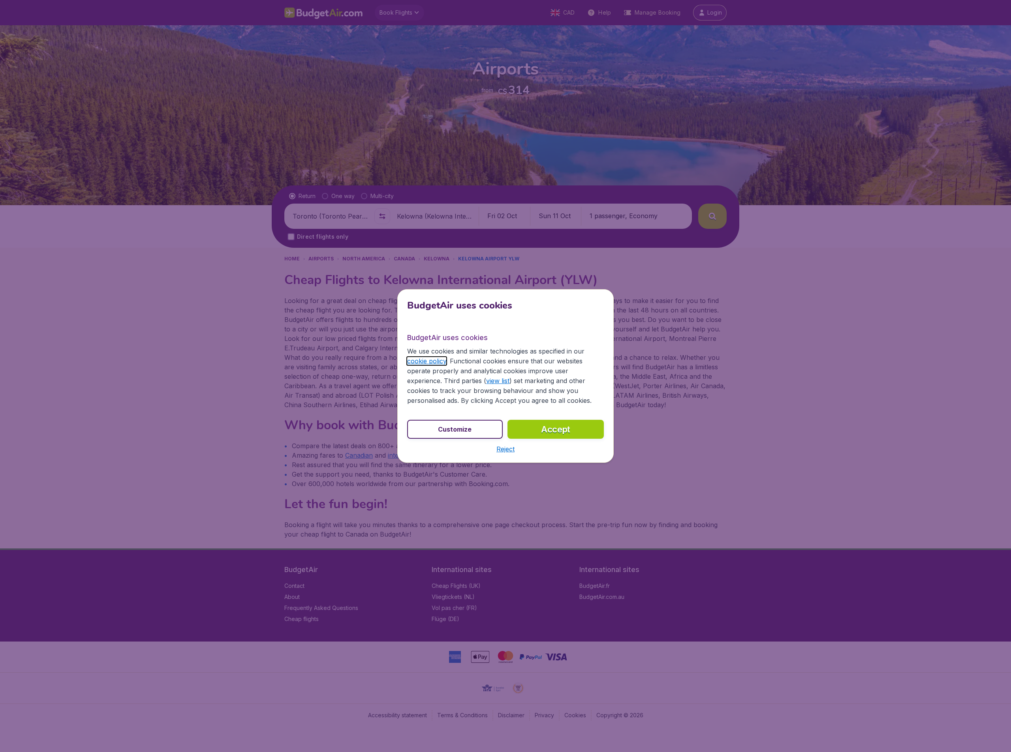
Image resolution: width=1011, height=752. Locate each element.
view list (497, 381)
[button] (505, 449)
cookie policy (426, 361)
